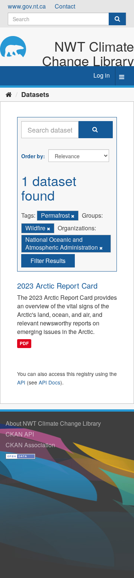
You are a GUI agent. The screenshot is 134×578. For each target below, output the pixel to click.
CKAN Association (30, 445)
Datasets (35, 94)
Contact (65, 6)
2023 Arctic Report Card (57, 285)
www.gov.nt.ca (27, 6)
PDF (24, 343)
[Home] (9, 94)
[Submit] (117, 19)
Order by (32, 156)
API (21, 382)
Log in (101, 75)
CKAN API (20, 434)
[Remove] (72, 216)
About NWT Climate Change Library (53, 423)
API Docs (49, 382)
